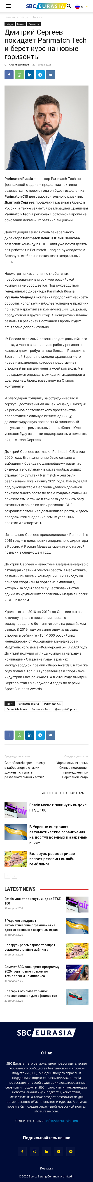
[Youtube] (70, 1151)
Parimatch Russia (17, 709)
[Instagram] (34, 1151)
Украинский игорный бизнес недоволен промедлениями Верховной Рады (72, 770)
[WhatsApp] (19, 74)
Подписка (46, 1168)
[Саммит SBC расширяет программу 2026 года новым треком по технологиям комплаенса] (77, 972)
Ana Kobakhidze (19, 64)
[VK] (50, 74)
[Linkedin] (29, 74)
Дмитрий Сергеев (66, 709)
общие (24, 17)
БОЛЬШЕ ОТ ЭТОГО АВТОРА (62, 793)
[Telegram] (40, 74)
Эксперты (34, 24)
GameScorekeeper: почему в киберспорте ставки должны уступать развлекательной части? (25, 770)
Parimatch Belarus (28, 703)
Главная (10, 17)
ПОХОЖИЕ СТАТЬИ (21, 793)
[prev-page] (7, 876)
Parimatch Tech (41, 709)
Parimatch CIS (52, 703)
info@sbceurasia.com (61, 1121)
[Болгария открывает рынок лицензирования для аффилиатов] (77, 997)
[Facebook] (9, 74)
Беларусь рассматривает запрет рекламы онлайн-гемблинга (53, 858)
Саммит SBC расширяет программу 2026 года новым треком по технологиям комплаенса (32, 971)
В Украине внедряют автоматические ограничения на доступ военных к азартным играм (31, 925)
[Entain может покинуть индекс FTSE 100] (16, 810)
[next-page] (14, 876)
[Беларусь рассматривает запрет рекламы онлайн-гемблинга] (16, 859)
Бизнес (38, 17)
